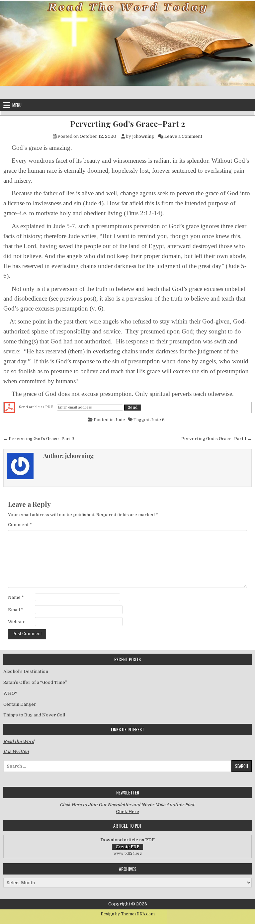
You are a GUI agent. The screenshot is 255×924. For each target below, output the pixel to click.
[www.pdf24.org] (9, 408)
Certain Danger (19, 704)
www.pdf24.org (128, 853)
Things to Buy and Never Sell (34, 714)
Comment (20, 524)
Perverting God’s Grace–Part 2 (127, 124)
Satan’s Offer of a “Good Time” (35, 682)
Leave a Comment (183, 136)
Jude (120, 419)
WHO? (10, 693)
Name (16, 597)
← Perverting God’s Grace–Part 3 (38, 438)
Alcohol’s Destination (25, 671)
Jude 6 (157, 419)
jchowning (143, 136)
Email (15, 609)
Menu (17, 105)
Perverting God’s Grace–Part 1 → (216, 438)
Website (17, 621)
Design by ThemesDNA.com (128, 914)
